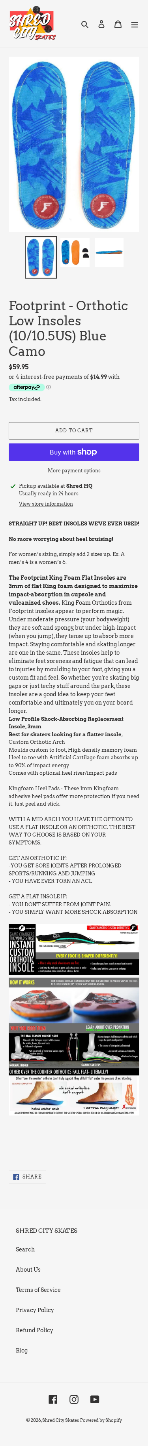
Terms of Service (38, 1290)
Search (25, 1249)
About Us (28, 1269)
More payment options (74, 471)
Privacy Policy (35, 1310)
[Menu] (134, 23)
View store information (46, 504)
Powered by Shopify (101, 1420)
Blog (22, 1350)
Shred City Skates (60, 1420)
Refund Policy (34, 1330)
